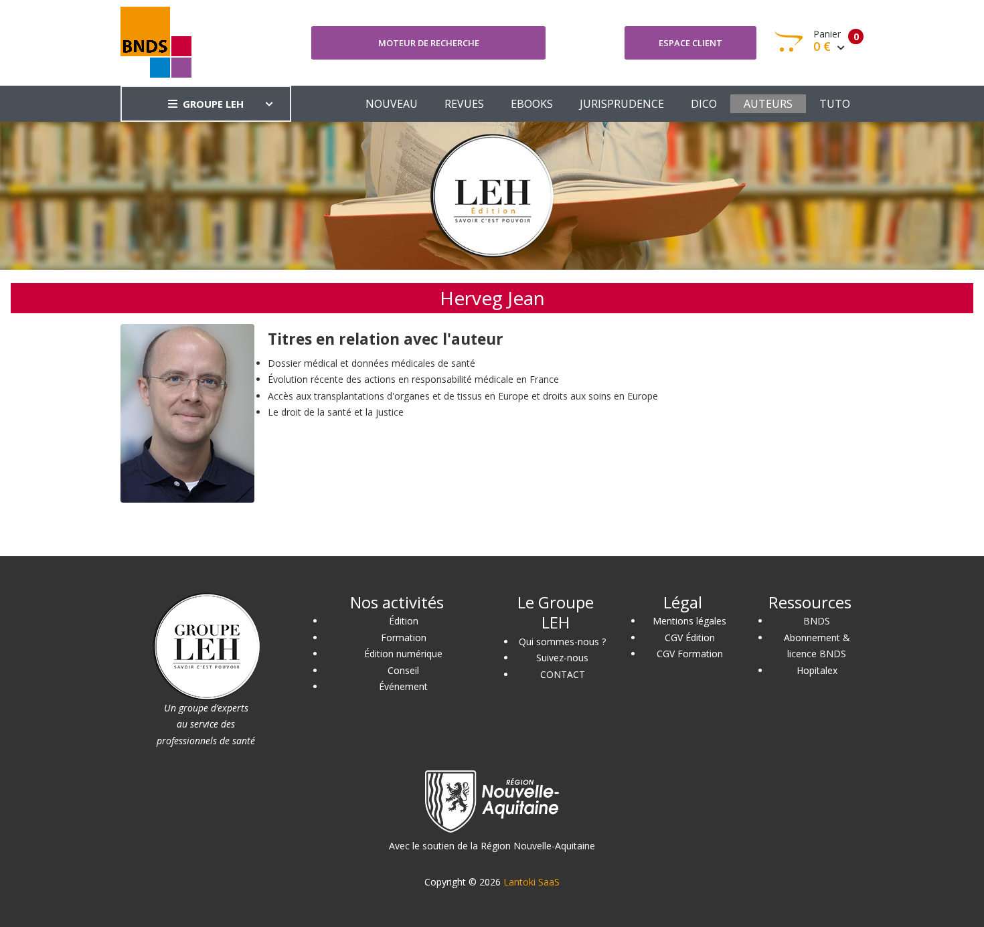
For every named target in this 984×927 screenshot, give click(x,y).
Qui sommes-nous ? (562, 641)
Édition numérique (403, 653)
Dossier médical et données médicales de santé (371, 363)
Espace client (690, 43)
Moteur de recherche (428, 43)
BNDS (816, 620)
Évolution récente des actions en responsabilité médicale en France (413, 379)
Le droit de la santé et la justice (336, 412)
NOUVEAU (391, 103)
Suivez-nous (562, 657)
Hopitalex (817, 670)
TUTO (834, 103)
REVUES (464, 103)
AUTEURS (768, 103)
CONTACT (562, 674)
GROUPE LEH (213, 103)
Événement (403, 686)
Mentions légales (689, 620)
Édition (403, 620)
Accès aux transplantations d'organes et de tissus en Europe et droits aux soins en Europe (463, 396)
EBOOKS (532, 103)
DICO (704, 103)
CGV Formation (690, 653)
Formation (403, 637)
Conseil (403, 670)
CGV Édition (690, 637)
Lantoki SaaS (531, 881)
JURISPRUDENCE (622, 103)
